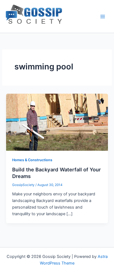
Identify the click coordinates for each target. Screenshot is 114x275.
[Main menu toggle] (102, 16)
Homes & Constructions (32, 160)
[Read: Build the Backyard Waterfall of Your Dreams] (57, 121)
